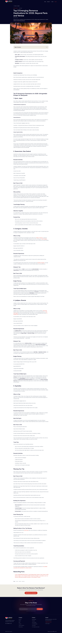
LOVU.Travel (26, 530)
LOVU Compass (34, 622)
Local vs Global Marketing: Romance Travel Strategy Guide (25, 574)
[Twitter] (11, 623)
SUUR (55, 631)
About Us (20, 619)
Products (48, 1)
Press (19, 622)
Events (52, 1)
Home (45, 1)
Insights (56, 1)
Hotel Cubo (45, 310)
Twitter (17, 581)
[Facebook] (5, 623)
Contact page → (47, 623)
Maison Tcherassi (39, 237)
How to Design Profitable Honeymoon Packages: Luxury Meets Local (33, 575)
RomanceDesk (34, 619)
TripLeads (33, 620)
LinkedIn (20, 581)
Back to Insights (17, 5)
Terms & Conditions (21, 625)
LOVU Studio (34, 625)
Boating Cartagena (41, 262)
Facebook (23, 581)
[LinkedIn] (8, 623)
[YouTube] (9, 623)
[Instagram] (7, 623)
